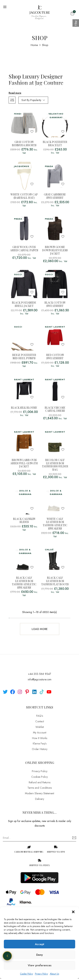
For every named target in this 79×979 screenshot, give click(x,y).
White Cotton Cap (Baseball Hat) (24, 196)
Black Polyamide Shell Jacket (24, 304)
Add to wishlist (32, 131)
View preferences (39, 965)
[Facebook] (12, 691)
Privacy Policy (41, 974)
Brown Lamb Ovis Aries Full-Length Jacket (24, 463)
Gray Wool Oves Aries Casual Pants (24, 249)
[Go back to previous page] (7, 956)
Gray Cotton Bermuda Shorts (24, 143)
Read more (15, 93)
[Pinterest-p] (27, 691)
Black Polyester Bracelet (55, 143)
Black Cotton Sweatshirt (54, 304)
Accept (39, 944)
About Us (54, 974)
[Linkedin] (34, 691)
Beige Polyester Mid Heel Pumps (24, 356)
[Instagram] (19, 691)
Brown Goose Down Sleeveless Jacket (55, 250)
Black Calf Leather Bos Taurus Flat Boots (55, 581)
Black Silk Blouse (24, 407)
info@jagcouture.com (39, 679)
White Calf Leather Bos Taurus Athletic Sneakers (55, 523)
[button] (73, 912)
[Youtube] (49, 691)
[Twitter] (5, 691)
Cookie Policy (26, 974)
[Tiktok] (41, 691)
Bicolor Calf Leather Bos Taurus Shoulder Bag (55, 465)
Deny (39, 955)
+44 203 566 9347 (39, 674)
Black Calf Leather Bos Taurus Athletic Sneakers (24, 582)
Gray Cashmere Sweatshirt (55, 196)
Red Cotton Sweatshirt (55, 356)
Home (34, 45)
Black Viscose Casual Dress (55, 409)
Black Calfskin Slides (24, 520)
